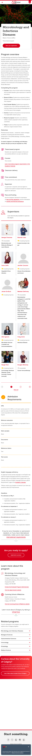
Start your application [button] (11, 45)
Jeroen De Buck (6, 291)
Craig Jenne (21, 337)
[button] (30, 387)
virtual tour (16, 612)
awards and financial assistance (15, 201)
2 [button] (21, 387)
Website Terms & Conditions (17, 752)
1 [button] (11, 387)
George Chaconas (6, 237)
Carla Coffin (5, 265)
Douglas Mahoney (22, 365)
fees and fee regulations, (13, 199)
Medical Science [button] (6, 650)
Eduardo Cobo (21, 237)
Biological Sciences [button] (7, 635)
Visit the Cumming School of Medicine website (17, 604)
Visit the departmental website (13, 590)
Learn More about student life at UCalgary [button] (15, 673)
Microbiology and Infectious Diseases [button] (12, 631)
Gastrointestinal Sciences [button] (8, 639)
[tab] (16, 631)
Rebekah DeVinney (23, 291)
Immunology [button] (4, 642)
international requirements (16, 537)
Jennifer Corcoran (22, 265)
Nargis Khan (5, 365)
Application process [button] (16, 555)
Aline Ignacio (5, 337)
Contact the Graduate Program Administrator (17, 587)
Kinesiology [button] (4, 646)
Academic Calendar (20, 482)
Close (28, 748)
